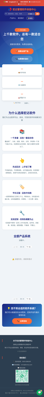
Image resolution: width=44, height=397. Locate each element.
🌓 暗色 (30, 18)
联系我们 (21, 18)
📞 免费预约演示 (22, 59)
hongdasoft (12, 2)
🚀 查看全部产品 (22, 51)
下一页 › (28, 247)
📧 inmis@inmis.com (34, 2)
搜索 (37, 14)
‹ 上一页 (15, 247)
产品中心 (13, 18)
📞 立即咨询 (22, 321)
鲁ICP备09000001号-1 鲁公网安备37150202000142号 (22, 393)
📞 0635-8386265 (23, 2)
